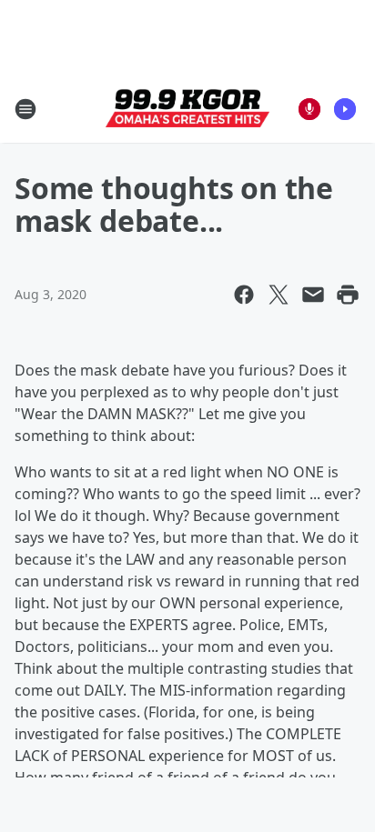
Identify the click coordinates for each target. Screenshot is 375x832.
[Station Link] (187, 109)
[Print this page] (347, 294)
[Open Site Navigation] (25, 109)
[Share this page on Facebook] (244, 294)
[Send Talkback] (309, 109)
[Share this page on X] (278, 294)
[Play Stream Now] (345, 109)
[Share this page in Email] (313, 294)
